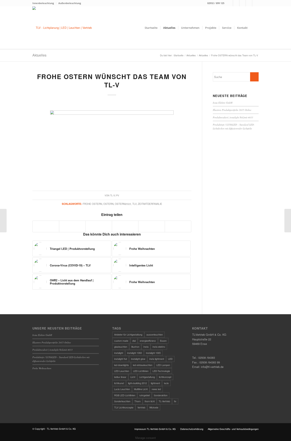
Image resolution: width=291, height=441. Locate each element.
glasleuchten (120, 346)
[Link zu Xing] (249, 3)
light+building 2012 (137, 383)
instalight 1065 (153, 352)
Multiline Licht (141, 389)
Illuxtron (135, 346)
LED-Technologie (161, 371)
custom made (121, 340)
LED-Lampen (163, 365)
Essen (163, 340)
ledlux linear (120, 377)
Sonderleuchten (122, 401)
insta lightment (156, 358)
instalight (118, 352)
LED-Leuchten (121, 371)
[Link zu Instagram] (236, 3)
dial (134, 340)
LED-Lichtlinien (140, 371)
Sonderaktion (160, 395)
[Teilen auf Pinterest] (125, 226)
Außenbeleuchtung (69, 3)
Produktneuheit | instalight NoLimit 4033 (233, 117)
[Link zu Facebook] (230, 3)
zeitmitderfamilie (150, 203)
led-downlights (121, 365)
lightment (155, 383)
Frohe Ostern (92, 203)
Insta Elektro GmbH (222, 102)
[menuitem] (44, 3)
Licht (132, 377)
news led (156, 389)
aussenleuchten (154, 334)
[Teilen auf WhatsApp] (99, 226)
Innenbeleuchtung (43, 3)
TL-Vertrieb (164, 401)
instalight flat (120, 358)
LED (170, 358)
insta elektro (159, 346)
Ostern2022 (123, 203)
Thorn (137, 401)
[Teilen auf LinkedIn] (151, 226)
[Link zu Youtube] (255, 3)
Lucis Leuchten (122, 389)
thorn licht (150, 401)
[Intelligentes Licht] (287, 220)
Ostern (108, 203)
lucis (166, 383)
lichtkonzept (165, 377)
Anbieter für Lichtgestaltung (128, 334)
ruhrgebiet (144, 395)
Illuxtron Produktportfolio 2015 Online (232, 109)
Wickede (153, 407)
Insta (145, 346)
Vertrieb (141, 407)
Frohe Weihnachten (41, 368)
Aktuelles (39, 55)
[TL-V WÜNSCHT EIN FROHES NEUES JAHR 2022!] (3, 220)
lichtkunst (119, 383)
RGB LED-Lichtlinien (124, 395)
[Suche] (254, 27)
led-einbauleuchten (142, 365)
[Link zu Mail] (242, 3)
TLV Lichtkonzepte (123, 407)
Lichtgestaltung (147, 377)
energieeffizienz (148, 340)
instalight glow (138, 358)
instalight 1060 (134, 352)
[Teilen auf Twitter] (72, 226)
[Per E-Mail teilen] (178, 226)
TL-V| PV (114, 195)
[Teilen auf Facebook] (46, 226)
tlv (134, 203)
